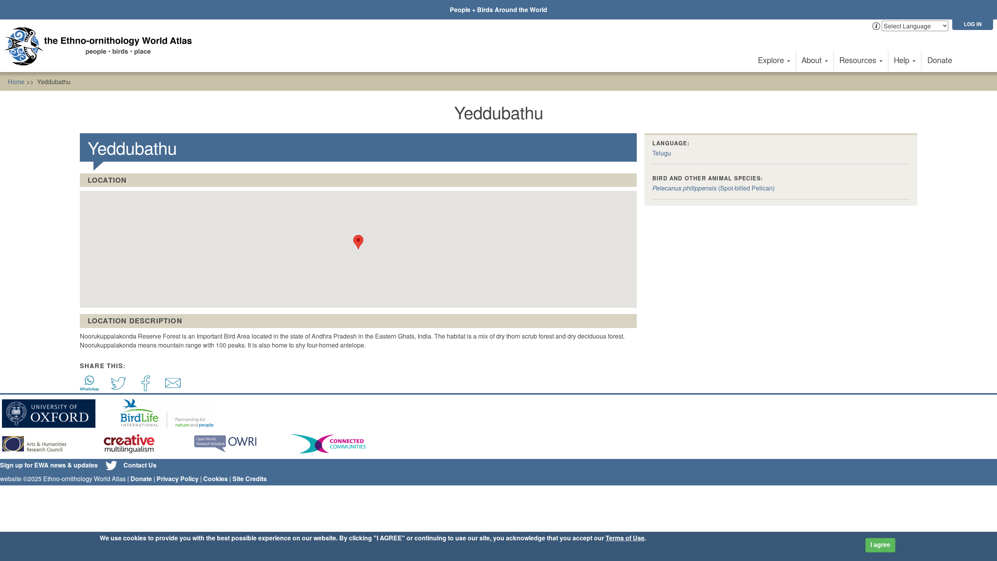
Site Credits (250, 478)
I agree (880, 545)
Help (903, 59)
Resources (859, 59)
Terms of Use (625, 537)
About (812, 59)
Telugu (661, 152)
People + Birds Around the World (498, 9)
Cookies (215, 478)
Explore (772, 59)
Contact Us (140, 464)
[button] (358, 242)
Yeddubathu (53, 81)
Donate (939, 59)
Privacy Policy (178, 478)
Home (16, 81)
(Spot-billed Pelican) (713, 187)
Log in (972, 24)
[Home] (101, 46)
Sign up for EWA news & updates (49, 464)
